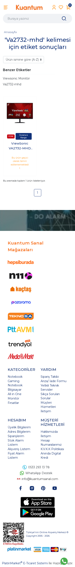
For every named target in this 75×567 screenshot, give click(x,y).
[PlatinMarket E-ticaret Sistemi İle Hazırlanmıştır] (19, 549)
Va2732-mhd (12, 84)
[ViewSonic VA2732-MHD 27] (19, 112)
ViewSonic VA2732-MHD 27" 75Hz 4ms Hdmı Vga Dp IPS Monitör (20, 146)
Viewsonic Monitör (16, 78)
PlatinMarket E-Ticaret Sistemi (25, 563)
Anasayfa (10, 32)
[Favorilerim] (61, 7)
